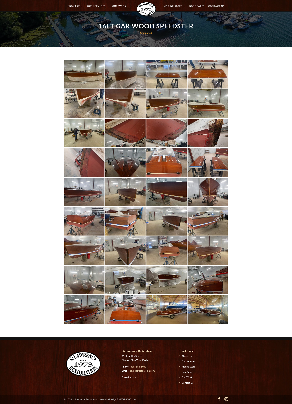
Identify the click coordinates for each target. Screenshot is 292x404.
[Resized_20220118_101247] (84, 176)
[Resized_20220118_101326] (125, 147)
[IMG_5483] (84, 265)
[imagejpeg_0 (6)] (208, 206)
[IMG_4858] (208, 117)
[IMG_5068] (166, 88)
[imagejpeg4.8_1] (208, 294)
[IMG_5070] (84, 88)
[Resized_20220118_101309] (208, 147)
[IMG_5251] (84, 294)
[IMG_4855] (84, 117)
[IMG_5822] (125, 294)
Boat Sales (196, 6)
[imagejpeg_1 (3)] (84, 235)
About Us (74, 6)
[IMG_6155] (208, 323)
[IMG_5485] (208, 235)
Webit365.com (128, 399)
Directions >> (129, 377)
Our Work (119, 6)
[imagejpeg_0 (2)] (166, 206)
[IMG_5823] (166, 294)
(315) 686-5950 (138, 366)
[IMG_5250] (208, 265)
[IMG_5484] (125, 235)
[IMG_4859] (84, 147)
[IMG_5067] (208, 88)
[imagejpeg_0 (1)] (208, 176)
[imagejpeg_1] (125, 176)
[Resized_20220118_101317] (166, 147)
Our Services (96, 6)
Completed (146, 32)
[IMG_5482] (166, 235)
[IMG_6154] (166, 323)
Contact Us (216, 6)
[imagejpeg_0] (166, 176)
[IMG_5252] (166, 265)
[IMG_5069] (125, 88)
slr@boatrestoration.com (142, 370)
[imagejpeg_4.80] (84, 323)
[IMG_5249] (125, 206)
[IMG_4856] (125, 117)
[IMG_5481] (125, 265)
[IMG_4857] (166, 117)
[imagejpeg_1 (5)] (84, 206)
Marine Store (173, 6)
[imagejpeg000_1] (125, 323)
